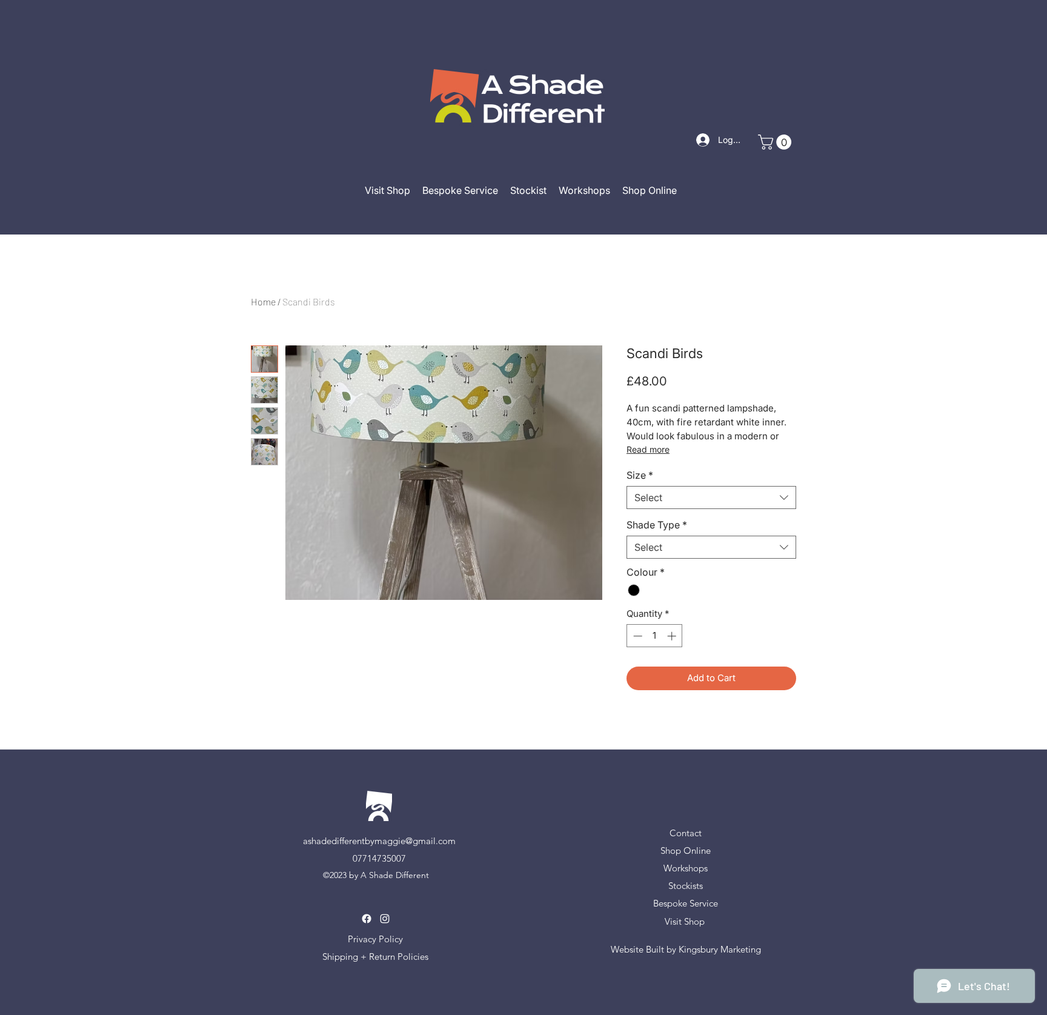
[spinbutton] (655, 636)
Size (640, 475)
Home (263, 301)
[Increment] (673, 636)
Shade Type (657, 525)
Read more (648, 449)
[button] (776, 142)
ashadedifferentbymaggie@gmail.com (379, 841)
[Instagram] (385, 919)
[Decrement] (636, 636)
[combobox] (711, 497)
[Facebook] (367, 919)
